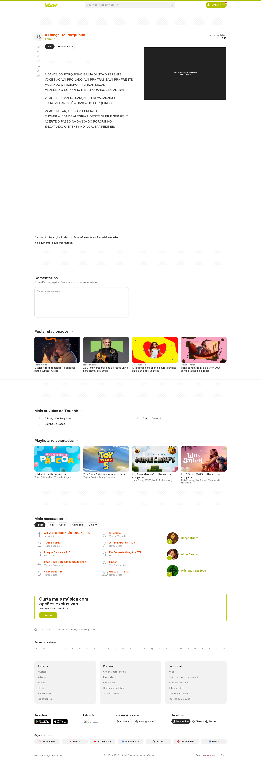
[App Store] (60, 721)
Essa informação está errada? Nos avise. (96, 237)
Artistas (42, 677)
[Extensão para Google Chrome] (91, 721)
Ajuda (171, 671)
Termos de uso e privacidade (184, 677)
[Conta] (224, 5)
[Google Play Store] (42, 721)
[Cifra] (38, 61)
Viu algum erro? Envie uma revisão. (53, 243)
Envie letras (109, 682)
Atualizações (45, 693)
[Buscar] (172, 5)
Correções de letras (113, 688)
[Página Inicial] (35, 629)
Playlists (42, 688)
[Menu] (38, 5)
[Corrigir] (38, 71)
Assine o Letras (111, 693)
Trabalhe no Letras (178, 693)
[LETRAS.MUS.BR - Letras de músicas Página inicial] (51, 5)
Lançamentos (45, 699)
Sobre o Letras (176, 688)
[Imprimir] (38, 66)
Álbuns (41, 682)
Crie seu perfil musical (114, 671)
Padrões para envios (179, 699)
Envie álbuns (109, 677)
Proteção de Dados (179, 682)
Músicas (42, 671)
